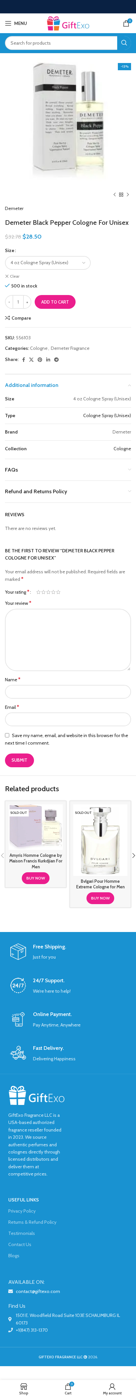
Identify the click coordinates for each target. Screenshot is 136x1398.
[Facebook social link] (23, 359)
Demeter (14, 208)
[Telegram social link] (56, 359)
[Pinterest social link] (40, 359)
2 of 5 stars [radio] (43, 592)
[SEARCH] (124, 43)
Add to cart (55, 302)
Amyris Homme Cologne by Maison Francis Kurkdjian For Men (35, 861)
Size (9, 250)
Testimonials (21, 1233)
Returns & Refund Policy (32, 1222)
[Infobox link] (68, 952)
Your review (18, 603)
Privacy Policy (22, 1211)
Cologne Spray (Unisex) (107, 415)
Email (12, 707)
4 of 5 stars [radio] (53, 592)
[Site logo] (68, 23)
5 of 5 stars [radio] (58, 592)
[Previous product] (114, 195)
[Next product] (127, 195)
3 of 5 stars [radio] (48, 592)
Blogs (13, 1256)
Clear (14, 276)
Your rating (17, 592)
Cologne (39, 348)
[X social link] (31, 359)
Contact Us (19, 1244)
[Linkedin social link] (48, 359)
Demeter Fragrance (70, 348)
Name (12, 679)
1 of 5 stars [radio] (38, 592)
